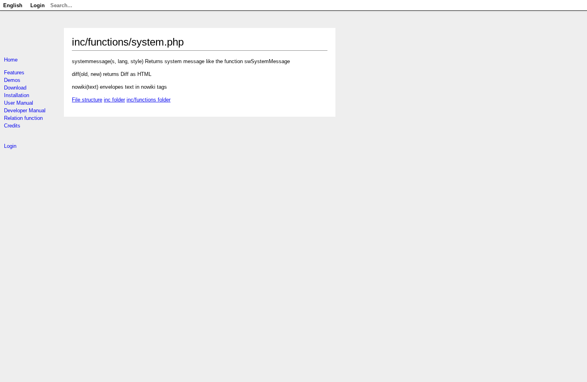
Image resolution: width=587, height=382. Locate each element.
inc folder (114, 100)
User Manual (18, 103)
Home (11, 60)
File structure (87, 100)
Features (14, 73)
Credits (12, 126)
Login (10, 146)
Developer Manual (25, 110)
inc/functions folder (149, 100)
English (12, 5)
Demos (12, 80)
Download (15, 88)
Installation (16, 95)
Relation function (23, 118)
